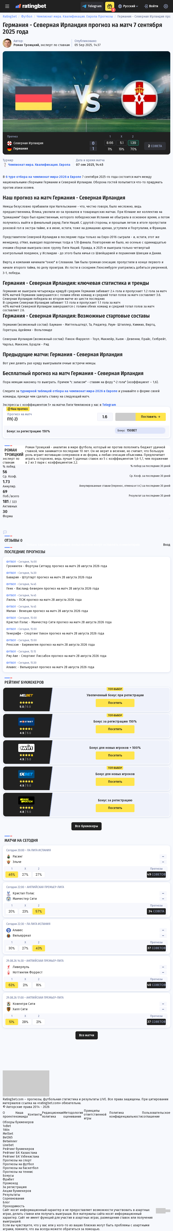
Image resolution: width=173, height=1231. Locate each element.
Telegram (95, 6)
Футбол (26, 16)
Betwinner (10, 1141)
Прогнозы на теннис (18, 1172)
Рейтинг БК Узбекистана (21, 1156)
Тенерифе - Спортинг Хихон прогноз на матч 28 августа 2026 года (55, 633)
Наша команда (21, 1114)
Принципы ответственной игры (95, 1114)
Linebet (8, 1145)
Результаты (11, 1195)
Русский (129, 6)
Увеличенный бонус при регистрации (115, 695)
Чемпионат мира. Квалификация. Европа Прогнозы (75, 16)
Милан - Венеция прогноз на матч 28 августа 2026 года (47, 611)
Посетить (115, 703)
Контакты (35, 1114)
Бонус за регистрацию (115, 800)
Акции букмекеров (17, 1191)
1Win (6, 1130)
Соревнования (13, 1198)
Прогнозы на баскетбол (20, 1168)
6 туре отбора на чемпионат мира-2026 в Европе (43, 177)
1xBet (7, 1126)
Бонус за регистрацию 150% (115, 721)
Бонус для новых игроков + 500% (115, 748)
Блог (6, 1202)
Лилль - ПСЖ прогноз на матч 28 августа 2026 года (44, 600)
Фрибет (8, 1179)
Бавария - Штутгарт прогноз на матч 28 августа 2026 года (49, 577)
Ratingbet (10, 16)
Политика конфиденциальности (125, 1114)
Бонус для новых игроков (115, 774)
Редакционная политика (52, 1114)
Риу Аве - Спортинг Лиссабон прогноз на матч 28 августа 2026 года (56, 656)
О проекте (9, 1114)
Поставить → (150, 417)
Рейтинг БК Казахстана (20, 1153)
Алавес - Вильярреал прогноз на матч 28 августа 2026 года (50, 667)
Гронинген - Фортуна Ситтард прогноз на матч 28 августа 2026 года (56, 566)
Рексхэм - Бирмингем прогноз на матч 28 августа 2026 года (50, 645)
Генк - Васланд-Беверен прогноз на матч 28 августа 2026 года (52, 588)
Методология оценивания (73, 1114)
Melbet (8, 1134)
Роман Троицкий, (27, 45)
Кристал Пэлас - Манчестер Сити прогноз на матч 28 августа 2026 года (59, 622)
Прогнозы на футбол (18, 1164)
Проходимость (14, 1206)
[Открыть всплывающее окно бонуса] (109, 6)
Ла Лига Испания (39, 850)
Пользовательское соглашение (156, 1114)
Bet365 (8, 1137)
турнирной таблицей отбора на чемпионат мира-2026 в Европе (68, 391)
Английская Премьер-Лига (45, 887)
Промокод (10, 1183)
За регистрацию (15, 1187)
